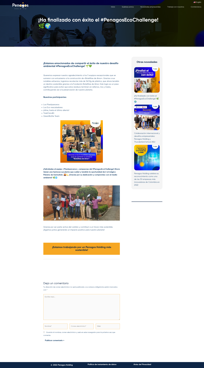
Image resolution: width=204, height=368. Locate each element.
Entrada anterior (45, 271)
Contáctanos (196, 7)
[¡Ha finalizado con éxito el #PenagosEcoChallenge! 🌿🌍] (147, 80)
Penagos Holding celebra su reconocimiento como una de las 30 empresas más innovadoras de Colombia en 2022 (147, 179)
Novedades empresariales (150, 7)
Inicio (113, 7)
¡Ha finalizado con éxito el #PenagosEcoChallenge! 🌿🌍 (146, 99)
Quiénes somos (128, 7)
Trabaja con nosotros (175, 7)
